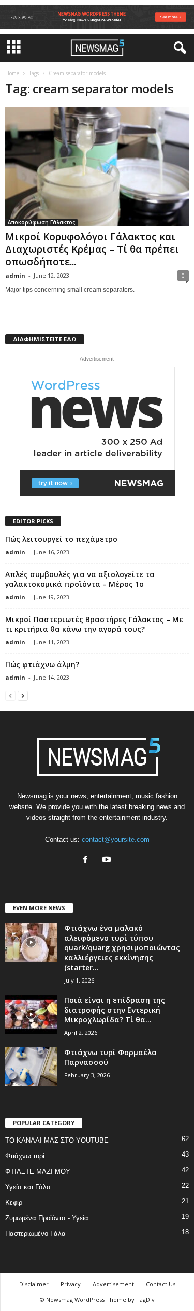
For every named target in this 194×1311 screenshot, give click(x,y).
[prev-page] (10, 695)
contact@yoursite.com (116, 839)
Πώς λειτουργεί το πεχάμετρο (61, 539)
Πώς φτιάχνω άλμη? (42, 664)
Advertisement (113, 1284)
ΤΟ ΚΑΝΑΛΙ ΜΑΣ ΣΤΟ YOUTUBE (57, 1140)
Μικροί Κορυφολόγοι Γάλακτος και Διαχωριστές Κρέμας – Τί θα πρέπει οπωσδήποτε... (92, 249)
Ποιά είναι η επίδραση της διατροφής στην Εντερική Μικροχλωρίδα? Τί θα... (114, 1010)
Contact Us (160, 1284)
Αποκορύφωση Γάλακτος (41, 222)
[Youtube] (107, 861)
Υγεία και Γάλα (28, 1187)
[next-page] (23, 695)
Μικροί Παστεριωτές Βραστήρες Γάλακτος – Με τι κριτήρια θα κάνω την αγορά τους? (94, 624)
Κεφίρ (13, 1202)
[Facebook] (87, 861)
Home (12, 73)
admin (15, 275)
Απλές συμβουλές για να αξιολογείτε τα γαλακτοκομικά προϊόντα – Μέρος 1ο (80, 579)
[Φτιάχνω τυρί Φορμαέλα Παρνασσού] (31, 1066)
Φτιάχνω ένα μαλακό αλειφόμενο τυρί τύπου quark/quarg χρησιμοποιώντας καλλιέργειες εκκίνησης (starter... (122, 947)
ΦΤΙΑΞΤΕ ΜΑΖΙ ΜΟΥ (37, 1171)
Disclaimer (34, 1284)
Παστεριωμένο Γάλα (35, 1233)
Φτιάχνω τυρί (24, 1156)
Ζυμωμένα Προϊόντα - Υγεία (46, 1218)
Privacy (71, 1284)
